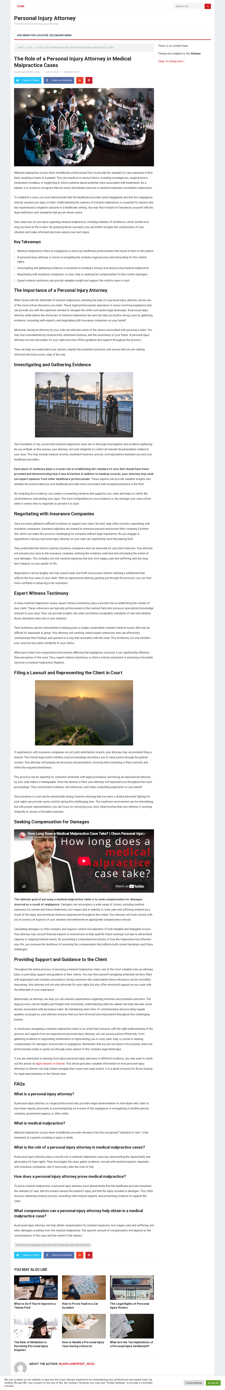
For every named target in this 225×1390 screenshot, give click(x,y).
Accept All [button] (213, 1383)
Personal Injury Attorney (45, 18)
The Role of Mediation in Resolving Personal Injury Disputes (31, 1346)
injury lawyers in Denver (50, 1063)
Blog (29, 47)
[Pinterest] (88, 80)
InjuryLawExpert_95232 (27, 72)
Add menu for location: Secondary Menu (44, 35)
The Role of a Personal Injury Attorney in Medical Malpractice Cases (52, 1245)
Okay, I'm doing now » (171, 61)
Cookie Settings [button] (194, 1383)
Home (20, 6)
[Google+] (79, 80)
